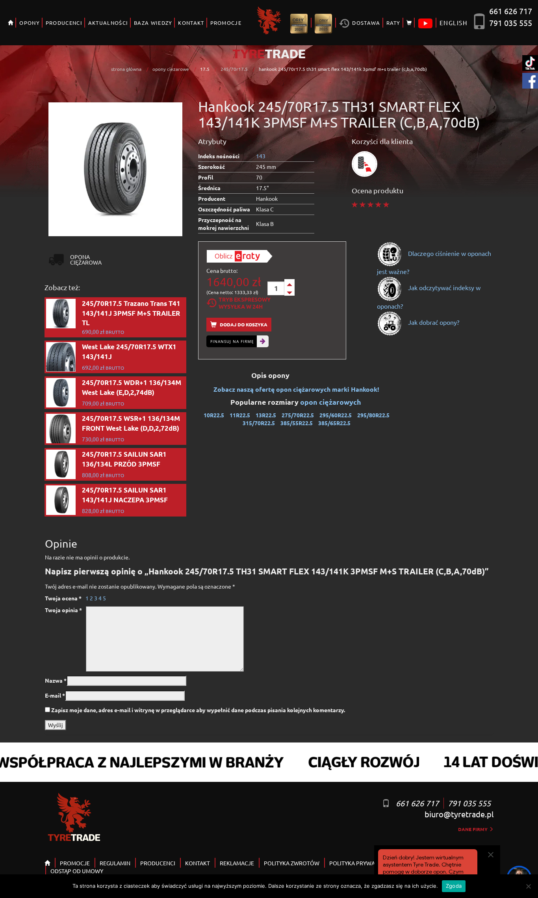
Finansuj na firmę (232, 341)
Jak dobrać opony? (432, 322)
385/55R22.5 (296, 422)
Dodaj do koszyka (243, 324)
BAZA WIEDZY (153, 22)
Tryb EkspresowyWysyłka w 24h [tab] (245, 303)
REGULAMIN (115, 863)
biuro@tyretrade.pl (459, 814)
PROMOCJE (225, 22)
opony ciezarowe (170, 69)
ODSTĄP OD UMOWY (76, 870)
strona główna (126, 69)
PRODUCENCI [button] (64, 22)
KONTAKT (191, 22)
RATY (393, 22)
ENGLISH (454, 22)
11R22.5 (240, 414)
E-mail (55, 695)
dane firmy (473, 829)
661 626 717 (510, 11)
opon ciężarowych (331, 401)
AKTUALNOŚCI (108, 22)
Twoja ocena (63, 598)
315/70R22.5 (259, 422)
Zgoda (454, 886)
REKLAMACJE (237, 863)
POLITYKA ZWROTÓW (291, 863)
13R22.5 (266, 414)
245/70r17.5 (234, 69)
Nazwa (56, 680)
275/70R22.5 (298, 414)
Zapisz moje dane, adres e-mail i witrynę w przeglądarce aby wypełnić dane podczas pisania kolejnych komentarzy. (198, 709)
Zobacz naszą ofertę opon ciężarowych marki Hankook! (296, 389)
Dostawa (365, 22)
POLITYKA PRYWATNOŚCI (361, 863)
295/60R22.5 (335, 414)
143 (260, 155)
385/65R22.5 (334, 422)
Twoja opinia (63, 609)
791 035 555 (510, 23)
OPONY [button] (29, 22)
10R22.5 (214, 414)
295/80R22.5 (373, 414)
